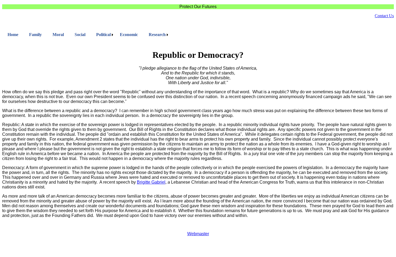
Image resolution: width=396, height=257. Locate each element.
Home (13, 34)
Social (80, 34)
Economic (129, 34)
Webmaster (198, 233)
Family (35, 34)
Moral (58, 34)
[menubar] (85, 35)
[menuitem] (13, 35)
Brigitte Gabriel (151, 182)
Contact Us (384, 15)
